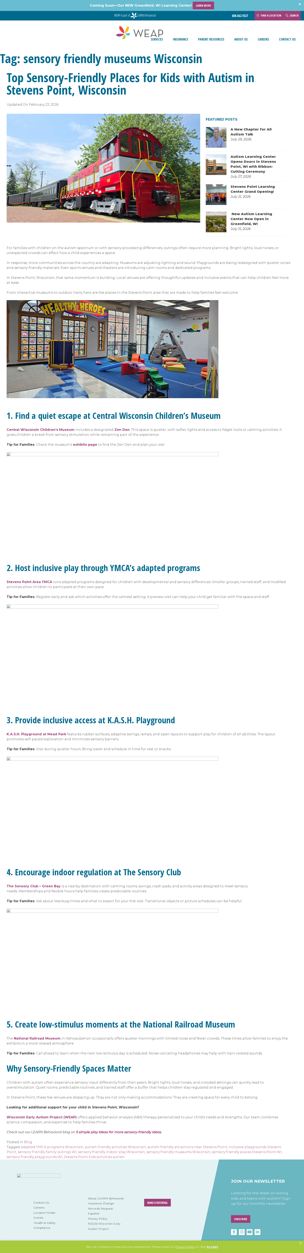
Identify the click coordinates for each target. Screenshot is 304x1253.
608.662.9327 (240, 16)
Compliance (42, 1227)
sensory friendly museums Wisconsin (178, 1152)
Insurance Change (101, 1203)
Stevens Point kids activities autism (94, 1157)
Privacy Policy (97, 1218)
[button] (300, 1243)
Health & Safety (44, 1222)
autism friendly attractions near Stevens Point (187, 1147)
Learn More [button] (203, 5)
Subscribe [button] (240, 1219)
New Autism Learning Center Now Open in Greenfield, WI (251, 219)
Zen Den (122, 430)
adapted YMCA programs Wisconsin (52, 1147)
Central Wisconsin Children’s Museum (40, 430)
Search (294, 15)
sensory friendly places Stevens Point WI (247, 1152)
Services (157, 39)
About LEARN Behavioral (105, 1198)
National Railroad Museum (37, 1038)
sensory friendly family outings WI (47, 1152)
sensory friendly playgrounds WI (34, 1157)
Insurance (180, 39)
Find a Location (271, 15)
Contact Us (287, 39)
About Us (241, 39)
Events (38, 1217)
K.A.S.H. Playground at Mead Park (36, 734)
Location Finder (45, 1212)
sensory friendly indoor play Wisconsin (111, 1152)
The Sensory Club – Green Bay (34, 886)
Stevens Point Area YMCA (29, 582)
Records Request (100, 1208)
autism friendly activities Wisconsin (115, 1147)
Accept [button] (212, 1247)
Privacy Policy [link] (185, 1247)
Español (93, 1213)
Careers (263, 39)
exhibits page (85, 445)
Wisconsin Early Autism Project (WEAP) (42, 1117)
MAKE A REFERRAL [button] (157, 1203)
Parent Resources (211, 39)
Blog (28, 1142)
